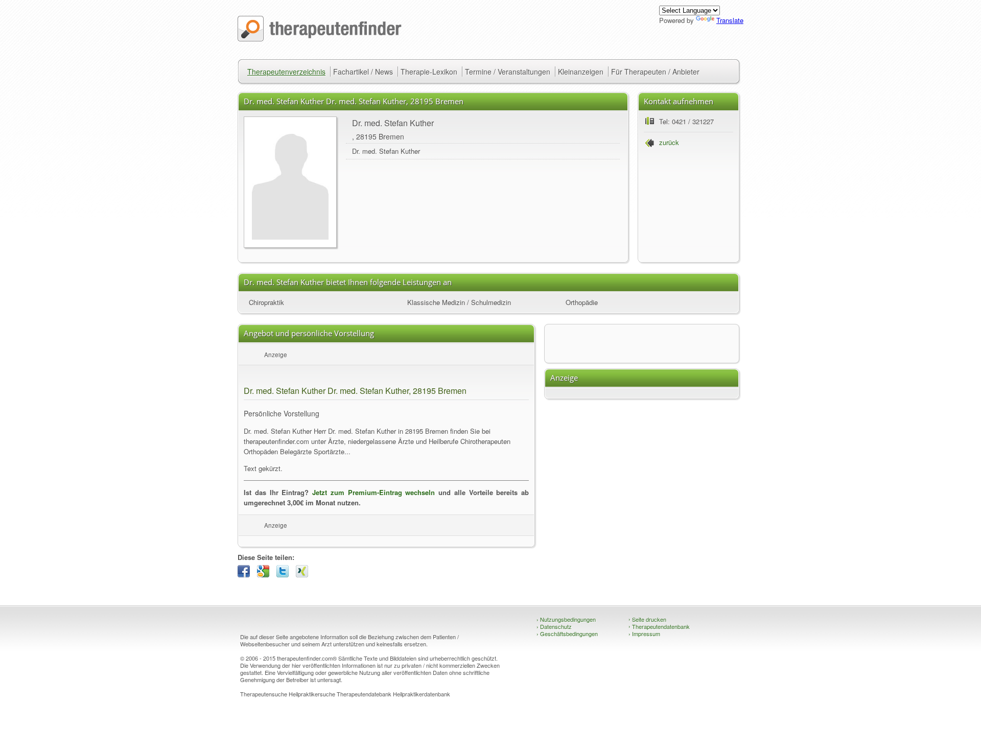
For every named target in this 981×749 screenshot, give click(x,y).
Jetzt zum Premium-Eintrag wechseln (373, 492)
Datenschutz (554, 626)
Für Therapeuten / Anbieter (655, 71)
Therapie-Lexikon (429, 71)
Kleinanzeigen (580, 71)
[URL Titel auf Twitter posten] (285, 574)
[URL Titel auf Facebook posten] (246, 574)
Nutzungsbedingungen (566, 619)
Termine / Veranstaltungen (507, 71)
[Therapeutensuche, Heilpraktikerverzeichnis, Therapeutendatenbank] (320, 38)
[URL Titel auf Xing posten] (304, 574)
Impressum (644, 633)
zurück (669, 142)
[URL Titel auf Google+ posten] (265, 574)
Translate (729, 20)
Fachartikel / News (363, 71)
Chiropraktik (266, 302)
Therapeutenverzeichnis (286, 71)
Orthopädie (582, 302)
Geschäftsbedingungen (567, 633)
